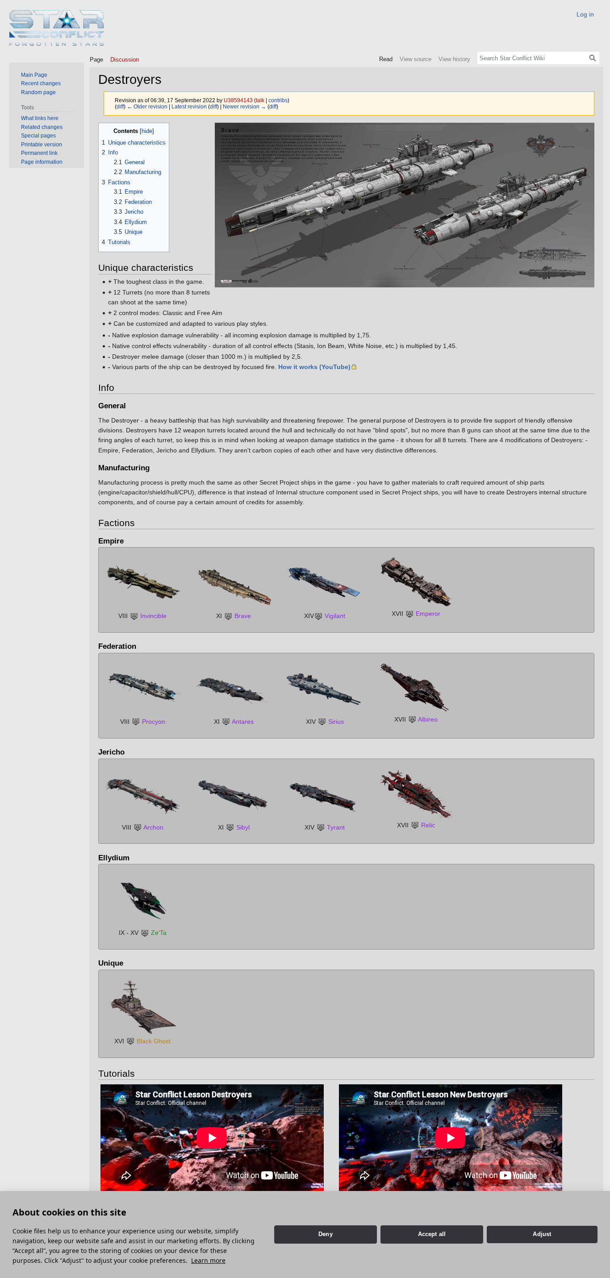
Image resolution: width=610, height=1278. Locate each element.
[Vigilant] (325, 583)
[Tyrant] (325, 794)
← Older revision (147, 106)
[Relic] (416, 793)
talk (260, 100)
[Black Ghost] (142, 1007)
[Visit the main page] (57, 28)
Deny (325, 1234)
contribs (278, 100)
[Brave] (234, 583)
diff (120, 106)
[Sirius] (325, 689)
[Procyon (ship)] (142, 689)
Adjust (542, 1234)
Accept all (432, 1234)
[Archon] (142, 794)
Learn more (208, 1260)
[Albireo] (416, 687)
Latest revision (189, 106)
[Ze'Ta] (142, 900)
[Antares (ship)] (234, 689)
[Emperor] (416, 582)
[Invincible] (142, 583)
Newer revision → (244, 106)
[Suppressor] (134, 615)
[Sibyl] (234, 794)
